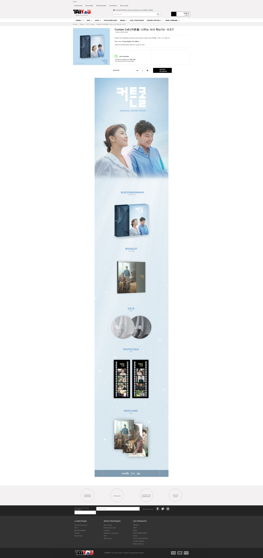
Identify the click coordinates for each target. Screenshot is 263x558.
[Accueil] (82, 12)
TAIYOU (107, 553)
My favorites (78, 5)
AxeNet (141, 553)
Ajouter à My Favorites (122, 32)
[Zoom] (91, 46)
